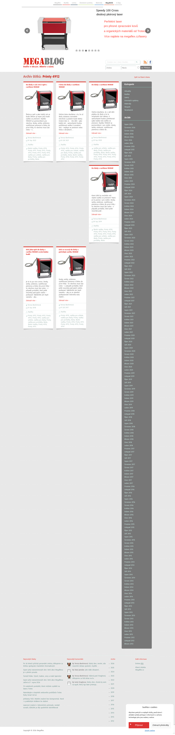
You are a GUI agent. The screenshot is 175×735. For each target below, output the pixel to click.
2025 (112, 668)
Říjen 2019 (128, 379)
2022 (112, 680)
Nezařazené (128, 110)
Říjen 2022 (128, 266)
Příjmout (139, 725)
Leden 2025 (128, 181)
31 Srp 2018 (32, 308)
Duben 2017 (128, 474)
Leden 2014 (128, 597)
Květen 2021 (128, 320)
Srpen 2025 (128, 159)
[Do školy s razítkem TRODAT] (104, 108)
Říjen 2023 (128, 228)
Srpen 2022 (128, 272)
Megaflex (58, 3)
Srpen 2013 (128, 612)
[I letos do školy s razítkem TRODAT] (71, 111)
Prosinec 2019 (129, 373)
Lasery (74, 3)
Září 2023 (127, 231)
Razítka (66, 3)
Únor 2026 (128, 140)
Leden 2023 (128, 257)
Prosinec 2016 (129, 486)
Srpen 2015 (128, 537)
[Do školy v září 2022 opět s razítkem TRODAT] (38, 111)
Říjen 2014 (128, 568)
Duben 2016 (128, 512)
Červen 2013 (128, 619)
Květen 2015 (128, 546)
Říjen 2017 (128, 455)
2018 (112, 696)
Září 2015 (127, 534)
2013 (112, 717)
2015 (112, 709)
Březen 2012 (128, 644)
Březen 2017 (128, 477)
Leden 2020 (128, 370)
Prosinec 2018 (129, 411)
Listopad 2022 (129, 263)
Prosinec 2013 (129, 600)
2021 (112, 684)
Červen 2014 (128, 581)
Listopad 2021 (129, 301)
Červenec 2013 (129, 615)
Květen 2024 (129, 206)
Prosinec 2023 (129, 222)
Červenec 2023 (129, 238)
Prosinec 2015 (129, 524)
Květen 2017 (128, 471)
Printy (35, 157)
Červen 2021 (128, 316)
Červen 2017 (128, 468)
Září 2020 (127, 345)
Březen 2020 (129, 364)
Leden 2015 (128, 559)
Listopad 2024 (129, 187)
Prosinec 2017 (129, 449)
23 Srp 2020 (97, 140)
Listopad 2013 (129, 603)
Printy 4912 (41, 151)
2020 (112, 688)
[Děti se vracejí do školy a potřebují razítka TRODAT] (71, 276)
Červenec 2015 (129, 540)
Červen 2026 (129, 131)
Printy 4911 (32, 151)
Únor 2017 (128, 480)
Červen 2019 (128, 392)
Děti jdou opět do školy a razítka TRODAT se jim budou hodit (37, 252)
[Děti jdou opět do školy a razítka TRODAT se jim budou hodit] (38, 278)
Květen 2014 (129, 584)
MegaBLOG (109, 3)
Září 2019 (127, 383)
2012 (112, 721)
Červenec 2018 (129, 427)
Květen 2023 (129, 244)
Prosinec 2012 (129, 638)
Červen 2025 (128, 165)
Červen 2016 (128, 505)
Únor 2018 (128, 442)
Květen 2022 (129, 282)
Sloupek (127, 107)
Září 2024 (127, 194)
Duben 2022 (128, 285)
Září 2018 (127, 420)
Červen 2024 (129, 203)
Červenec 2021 (129, 313)
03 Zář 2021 (64, 140)
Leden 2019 (128, 408)
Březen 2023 (128, 250)
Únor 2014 (128, 593)
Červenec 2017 (129, 464)
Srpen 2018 (128, 423)
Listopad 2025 (129, 150)
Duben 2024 (128, 209)
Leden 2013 (128, 634)
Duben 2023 (128, 247)
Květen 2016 (129, 508)
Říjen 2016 (128, 493)
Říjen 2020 (128, 342)
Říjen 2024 (128, 190)
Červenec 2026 (129, 128)
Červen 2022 (128, 279)
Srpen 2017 (128, 461)
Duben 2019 (128, 398)
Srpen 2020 (128, 348)
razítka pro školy (40, 320)
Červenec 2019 (129, 389)
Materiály (99, 3)
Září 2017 (127, 458)
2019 (112, 692)
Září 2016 (127, 496)
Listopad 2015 (129, 527)
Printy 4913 (65, 148)
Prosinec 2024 (129, 184)
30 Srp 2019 (97, 222)
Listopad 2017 (129, 452)
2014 (112, 713)
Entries (139, 664)
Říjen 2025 (128, 153)
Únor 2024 (128, 216)
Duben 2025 (128, 172)
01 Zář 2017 (64, 308)
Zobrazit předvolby (160, 725)
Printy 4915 (46, 153)
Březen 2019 (128, 401)
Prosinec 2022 (129, 260)
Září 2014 (127, 571)
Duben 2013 (128, 625)
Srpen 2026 (128, 124)
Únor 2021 (128, 329)
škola (37, 159)
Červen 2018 (128, 430)
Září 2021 (127, 307)
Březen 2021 (128, 326)
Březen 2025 (128, 175)
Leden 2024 (128, 219)
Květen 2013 (128, 622)
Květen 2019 (129, 395)
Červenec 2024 (129, 200)
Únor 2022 (128, 291)
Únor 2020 (128, 367)
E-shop (118, 3)
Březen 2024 (129, 213)
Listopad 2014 (129, 565)
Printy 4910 (42, 148)
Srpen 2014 (128, 575)
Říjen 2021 (128, 304)
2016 (112, 705)
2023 (112, 676)
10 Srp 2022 (32, 140)
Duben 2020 (128, 360)
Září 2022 (127, 269)
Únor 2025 (128, 178)
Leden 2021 (128, 332)
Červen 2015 (128, 543)
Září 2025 (127, 156)
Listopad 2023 (129, 225)
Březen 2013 (128, 628)
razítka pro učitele (34, 155)
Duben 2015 (128, 549)
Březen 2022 (128, 288)
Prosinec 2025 (129, 146)
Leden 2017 (128, 483)
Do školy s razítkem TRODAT (102, 85)
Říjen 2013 (128, 606)
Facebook (150, 62)
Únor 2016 (128, 518)
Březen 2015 (128, 553)
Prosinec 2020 (129, 335)
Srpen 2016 (128, 499)
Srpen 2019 (128, 386)
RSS (145, 62)
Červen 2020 (129, 354)
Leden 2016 (128, 521)
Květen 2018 (129, 433)
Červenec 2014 (129, 578)
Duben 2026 (128, 134)
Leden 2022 (128, 294)
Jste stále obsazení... (92, 670)
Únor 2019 (128, 405)
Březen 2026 (129, 137)
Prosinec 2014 (129, 562)
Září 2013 (127, 609)
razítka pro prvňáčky (35, 322)
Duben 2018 (128, 436)
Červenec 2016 (129, 502)
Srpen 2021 (128, 310)
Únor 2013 (128, 631)
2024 (112, 672)
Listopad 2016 (129, 490)
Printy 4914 (36, 153)
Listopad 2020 (129, 338)
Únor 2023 (128, 253)
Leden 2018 (128, 445)
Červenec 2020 (129, 351)
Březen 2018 (128, 439)
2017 (112, 700)
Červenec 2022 (129, 275)
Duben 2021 (128, 323)
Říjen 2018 (128, 417)
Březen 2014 (128, 590)
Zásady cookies (150, 730)
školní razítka (32, 148)
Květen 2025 (129, 168)
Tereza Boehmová (34, 138)
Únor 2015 (128, 556)
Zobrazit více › (31, 133)
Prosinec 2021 (129, 298)
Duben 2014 (128, 587)
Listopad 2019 (129, 376)
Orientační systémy (86, 3)
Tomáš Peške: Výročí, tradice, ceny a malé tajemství (42, 676)
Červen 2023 (128, 241)
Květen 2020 (129, 357)
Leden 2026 (128, 143)
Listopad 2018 (129, 414)
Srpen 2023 (128, 235)
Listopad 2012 (129, 641)
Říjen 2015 (128, 530)
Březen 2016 (128, 515)
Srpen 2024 (128, 197)
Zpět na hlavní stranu (142, 77)
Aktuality (127, 91)
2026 (112, 664)
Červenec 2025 (129, 162)
